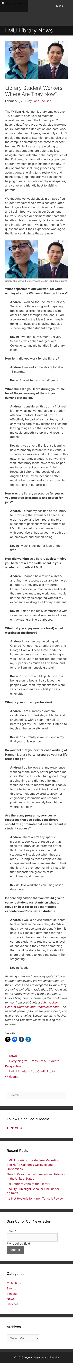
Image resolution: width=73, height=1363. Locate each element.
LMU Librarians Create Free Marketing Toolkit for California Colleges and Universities (33, 1165)
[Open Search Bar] (69, 6)
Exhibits (12, 1293)
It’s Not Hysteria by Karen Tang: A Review (35, 1198)
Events (11, 1288)
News (13, 1055)
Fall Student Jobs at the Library (28, 1184)
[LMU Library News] (14, 6)
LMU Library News (29, 30)
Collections (14, 1283)
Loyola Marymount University (41, 1357)
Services (12, 1304)
